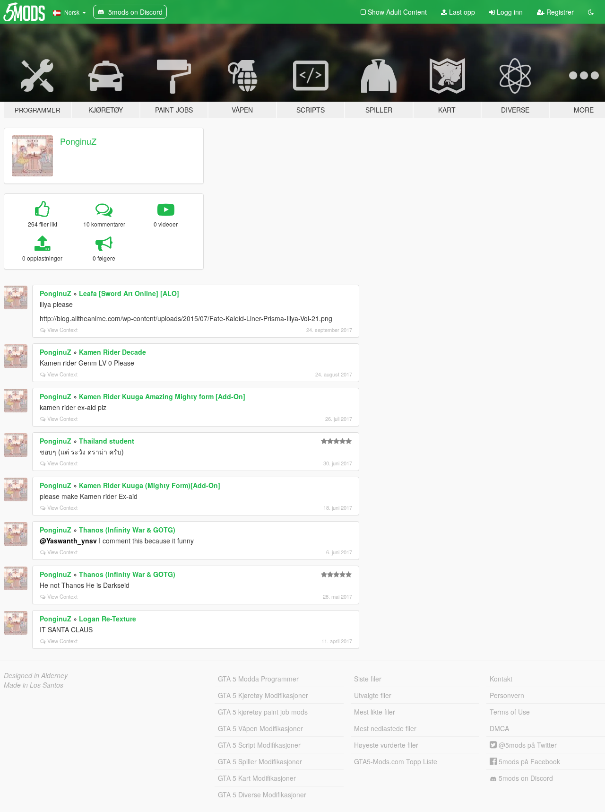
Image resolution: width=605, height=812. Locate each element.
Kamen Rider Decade (112, 352)
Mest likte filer (374, 711)
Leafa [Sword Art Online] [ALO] (129, 293)
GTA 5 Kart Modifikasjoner (257, 778)
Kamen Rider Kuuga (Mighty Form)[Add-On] (149, 485)
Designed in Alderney (36, 675)
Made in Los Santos (33, 685)
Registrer (559, 12)
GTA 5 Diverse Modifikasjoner (262, 794)
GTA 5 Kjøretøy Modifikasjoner (263, 695)
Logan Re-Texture (107, 618)
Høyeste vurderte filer (386, 745)
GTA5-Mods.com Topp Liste (395, 761)
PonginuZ (78, 141)
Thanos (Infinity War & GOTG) (127, 529)
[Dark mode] (591, 12)
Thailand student (106, 440)
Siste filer (367, 678)
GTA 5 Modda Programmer (258, 678)
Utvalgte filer (372, 695)
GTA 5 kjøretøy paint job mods (263, 711)
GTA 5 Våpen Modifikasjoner (260, 728)
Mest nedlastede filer (385, 728)
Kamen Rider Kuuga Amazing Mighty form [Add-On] (162, 396)
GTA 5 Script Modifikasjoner (259, 745)
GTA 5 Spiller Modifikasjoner (260, 761)
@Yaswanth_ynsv (68, 540)
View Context (62, 329)
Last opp (461, 12)
